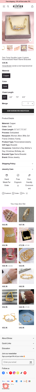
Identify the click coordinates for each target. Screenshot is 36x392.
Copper (6, 76)
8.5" (23, 97)
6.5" (11, 97)
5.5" (4, 97)
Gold (5, 86)
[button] (4, 6)
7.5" (17, 97)
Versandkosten (7, 66)
